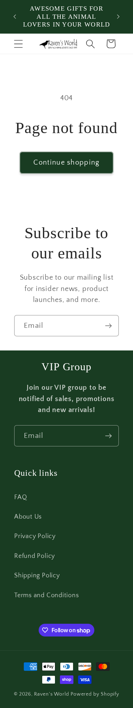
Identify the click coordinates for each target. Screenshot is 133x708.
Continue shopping (66, 162)
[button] (18, 44)
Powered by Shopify (95, 694)
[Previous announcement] (15, 16)
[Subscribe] (108, 326)
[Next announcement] (118, 16)
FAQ (20, 497)
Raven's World (51, 694)
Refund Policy (34, 556)
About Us (28, 516)
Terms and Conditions (46, 595)
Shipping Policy (37, 575)
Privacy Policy (35, 536)
